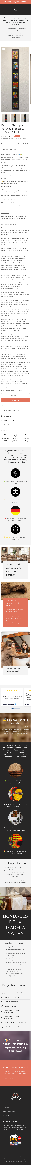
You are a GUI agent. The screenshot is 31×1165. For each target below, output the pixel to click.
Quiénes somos (7, 1107)
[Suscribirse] (26, 1078)
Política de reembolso (12, 1159)
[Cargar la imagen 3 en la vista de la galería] (25, 118)
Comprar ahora (16, 400)
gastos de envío (15, 138)
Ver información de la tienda (11, 410)
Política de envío (22, 1161)
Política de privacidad (24, 1159)
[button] (3, 9)
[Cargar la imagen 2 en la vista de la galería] (15, 118)
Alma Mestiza (14, 1157)
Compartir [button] (6, 430)
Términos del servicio (11, 1161)
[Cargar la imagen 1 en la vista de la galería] (6, 118)
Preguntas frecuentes (9, 1111)
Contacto (6, 1115)
